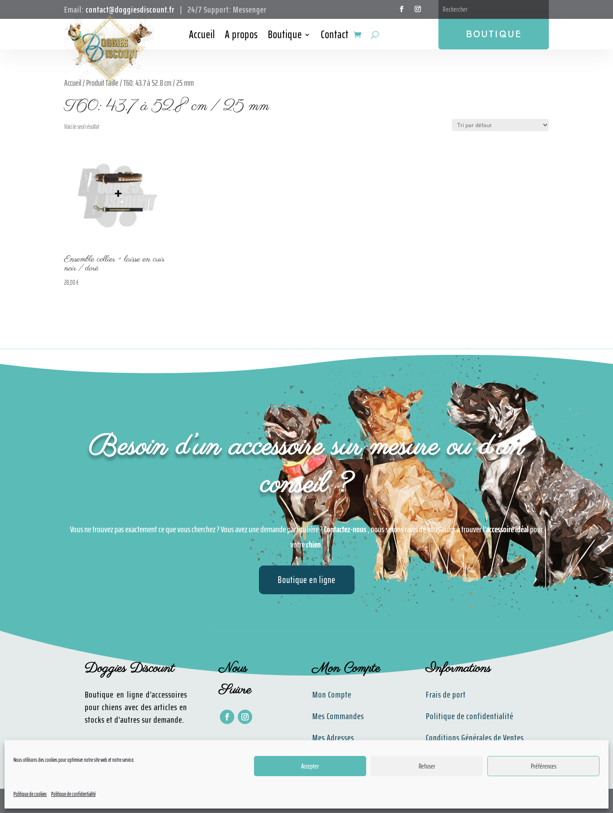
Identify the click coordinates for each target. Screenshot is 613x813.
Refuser (427, 766)
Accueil (202, 36)
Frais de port (446, 694)
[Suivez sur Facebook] (401, 9)
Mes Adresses (333, 737)
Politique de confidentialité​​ (469, 716)
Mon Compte (331, 694)
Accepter (310, 766)
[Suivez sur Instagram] (418, 9)
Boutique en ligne (307, 579)
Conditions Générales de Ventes (475, 737)
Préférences (543, 766)
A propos (241, 36)
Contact (335, 36)
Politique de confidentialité (73, 794)
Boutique (285, 36)
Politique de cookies (30, 794)
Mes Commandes (338, 716)
